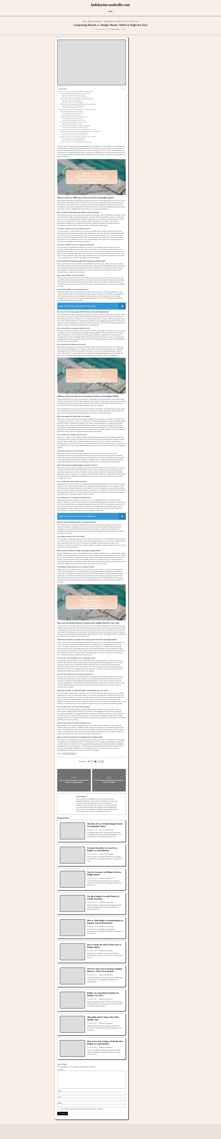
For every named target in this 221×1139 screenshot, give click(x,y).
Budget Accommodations (69, 753)
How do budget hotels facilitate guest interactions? (72, 107)
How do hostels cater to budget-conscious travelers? (72, 113)
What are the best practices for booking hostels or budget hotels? (76, 142)
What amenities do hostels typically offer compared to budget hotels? (77, 99)
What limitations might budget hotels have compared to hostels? (75, 127)
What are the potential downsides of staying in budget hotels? (75, 125)
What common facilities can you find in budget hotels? (73, 102)
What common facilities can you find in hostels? (71, 100)
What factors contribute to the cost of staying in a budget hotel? (75, 97)
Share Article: (82, 761)
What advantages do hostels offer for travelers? (71, 111)
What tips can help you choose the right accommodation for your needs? (77, 136)
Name (59, 1091)
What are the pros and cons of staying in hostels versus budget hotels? (77, 109)
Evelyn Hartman (115, 29)
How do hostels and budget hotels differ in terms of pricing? (75, 93)
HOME (110, 11)
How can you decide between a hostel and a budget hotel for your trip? (77, 129)
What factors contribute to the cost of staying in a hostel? (73, 95)
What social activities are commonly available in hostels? (73, 106)
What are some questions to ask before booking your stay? (74, 140)
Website (59, 1103)
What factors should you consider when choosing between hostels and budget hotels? (80, 131)
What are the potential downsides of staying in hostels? (73, 122)
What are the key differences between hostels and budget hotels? (75, 91)
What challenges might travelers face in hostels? (71, 123)
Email (59, 1097)
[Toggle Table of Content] (122, 89)
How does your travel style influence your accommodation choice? (75, 133)
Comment (60, 1069)
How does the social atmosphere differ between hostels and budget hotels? (78, 104)
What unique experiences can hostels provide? (71, 115)
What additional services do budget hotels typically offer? (73, 120)
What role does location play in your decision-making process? (74, 134)
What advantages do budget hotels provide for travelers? (74, 116)
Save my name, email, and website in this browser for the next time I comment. (81, 1109)
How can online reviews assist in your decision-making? (73, 138)
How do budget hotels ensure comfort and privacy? (72, 118)
